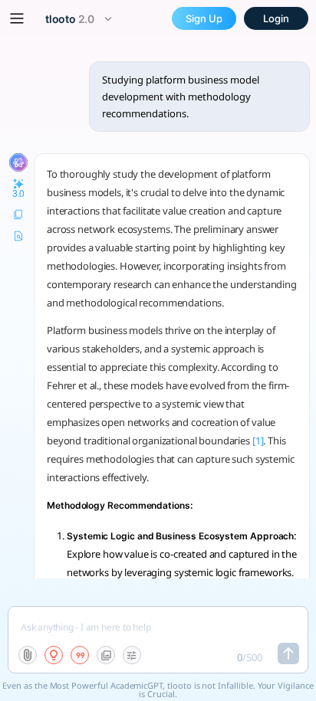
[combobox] (80, 19)
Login (276, 18)
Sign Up (204, 18)
